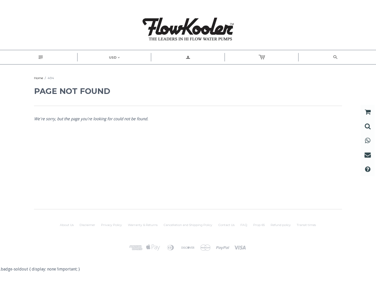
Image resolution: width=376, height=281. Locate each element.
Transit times (306, 225)
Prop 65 (259, 225)
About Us (67, 225)
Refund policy (281, 225)
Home (38, 78)
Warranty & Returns (143, 225)
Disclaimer (87, 225)
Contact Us (226, 225)
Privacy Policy (111, 225)
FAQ (243, 225)
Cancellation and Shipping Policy (187, 225)
